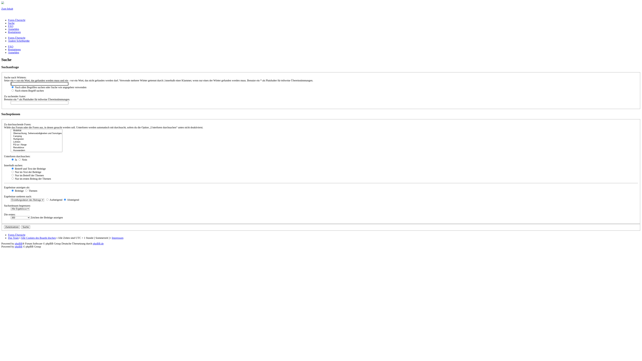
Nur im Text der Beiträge (27, 172)
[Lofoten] (36, 142)
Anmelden (13, 52)
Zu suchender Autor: (15, 96)
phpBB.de (98, 243)
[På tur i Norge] (36, 144)
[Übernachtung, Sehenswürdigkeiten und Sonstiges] (36, 133)
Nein (24, 159)
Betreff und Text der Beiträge (30, 168)
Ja (15, 159)
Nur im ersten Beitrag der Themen (32, 178)
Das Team (13, 237)
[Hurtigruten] (36, 139)
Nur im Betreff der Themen (29, 175)
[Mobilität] (36, 130)
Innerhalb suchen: (13, 165)
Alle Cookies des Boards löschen (38, 237)
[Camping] (36, 136)
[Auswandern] (36, 150)
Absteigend (73, 199)
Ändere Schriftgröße (19, 40)
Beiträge (19, 190)
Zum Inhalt (7, 8)
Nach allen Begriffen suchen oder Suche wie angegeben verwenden (50, 87)
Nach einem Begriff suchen (29, 90)
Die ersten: (9, 214)
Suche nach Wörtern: (15, 77)
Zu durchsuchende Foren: (17, 124)
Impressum (117, 237)
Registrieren (14, 49)
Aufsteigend (55, 199)
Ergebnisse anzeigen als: (17, 187)
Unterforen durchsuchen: (17, 156)
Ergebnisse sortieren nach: (18, 196)
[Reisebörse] (36, 147)
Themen (32, 190)
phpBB (18, 243)
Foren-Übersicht (16, 37)
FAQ (10, 46)
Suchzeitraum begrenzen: (17, 205)
